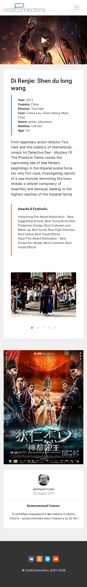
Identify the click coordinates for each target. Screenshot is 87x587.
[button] (32, 327)
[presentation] (19, 298)
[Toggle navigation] (76, 7)
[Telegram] (47, 559)
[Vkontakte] (31, 559)
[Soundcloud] (55, 559)
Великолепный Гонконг (43, 505)
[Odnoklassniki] (39, 559)
